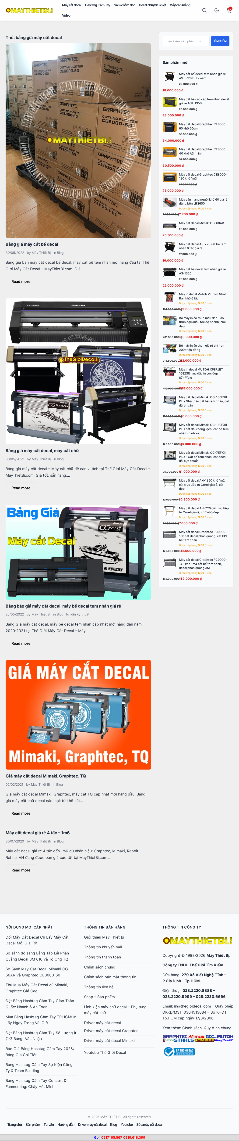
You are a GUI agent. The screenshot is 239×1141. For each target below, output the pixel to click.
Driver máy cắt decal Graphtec (111, 1030)
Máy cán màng (179, 5)
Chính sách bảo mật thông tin (110, 977)
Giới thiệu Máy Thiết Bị (104, 937)
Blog (60, 253)
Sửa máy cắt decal (149, 1125)
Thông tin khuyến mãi (103, 947)
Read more (20, 281)
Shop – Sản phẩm (99, 996)
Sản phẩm (32, 1125)
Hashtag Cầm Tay (97, 5)
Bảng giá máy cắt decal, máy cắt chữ (42, 450)
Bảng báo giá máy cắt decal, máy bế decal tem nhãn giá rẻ (63, 606)
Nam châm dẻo (124, 5)
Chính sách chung (99, 967)
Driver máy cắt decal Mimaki (109, 1040)
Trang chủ (14, 1125)
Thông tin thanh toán (102, 957)
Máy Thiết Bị (41, 253)
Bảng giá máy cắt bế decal (32, 244)
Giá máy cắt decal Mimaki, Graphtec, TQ (46, 776)
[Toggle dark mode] (216, 10)
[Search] (204, 10)
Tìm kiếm (220, 41)
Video (66, 15)
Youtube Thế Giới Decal (105, 1052)
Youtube (127, 1125)
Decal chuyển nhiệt (152, 5)
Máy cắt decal (71, 5)
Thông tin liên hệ (98, 987)
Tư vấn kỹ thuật (77, 614)
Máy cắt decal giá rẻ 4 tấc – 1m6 (38, 832)
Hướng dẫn (65, 1125)
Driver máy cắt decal (102, 1022)
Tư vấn (49, 1125)
